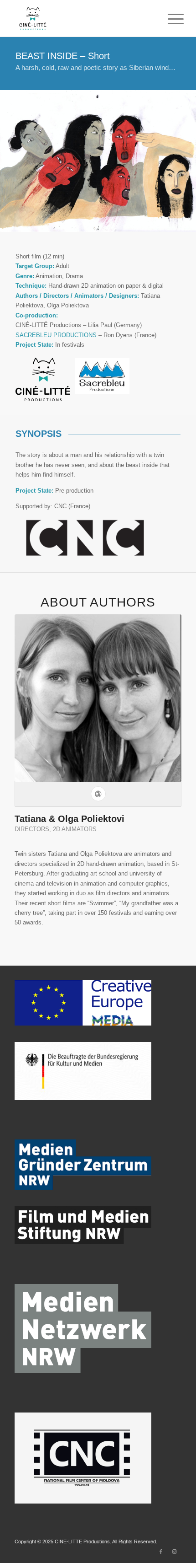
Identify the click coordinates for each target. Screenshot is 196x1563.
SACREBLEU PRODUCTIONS (56, 335)
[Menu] (169, 19)
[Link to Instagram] (174, 1551)
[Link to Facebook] (161, 1551)
